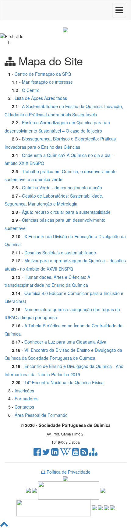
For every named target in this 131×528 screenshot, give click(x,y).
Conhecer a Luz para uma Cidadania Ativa (65, 342)
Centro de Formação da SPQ (43, 74)
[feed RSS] (84, 453)
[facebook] (37, 453)
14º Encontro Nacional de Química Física (64, 382)
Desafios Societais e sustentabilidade (60, 252)
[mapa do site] (93, 453)
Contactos (24, 407)
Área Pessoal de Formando (41, 415)
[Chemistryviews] (28, 489)
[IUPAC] (103, 489)
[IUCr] (100, 507)
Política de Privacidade (67, 472)
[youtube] (75, 453)
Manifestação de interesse (47, 82)
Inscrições (24, 391)
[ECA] (112, 507)
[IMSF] (94, 507)
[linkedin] (54, 453)
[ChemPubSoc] (34, 489)
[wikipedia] (65, 453)
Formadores (26, 398)
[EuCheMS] (68, 489)
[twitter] (46, 453)
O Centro (31, 90)
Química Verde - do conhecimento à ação (62, 187)
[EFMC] (53, 507)
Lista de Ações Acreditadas (41, 98)
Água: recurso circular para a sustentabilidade (66, 212)
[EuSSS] (106, 507)
